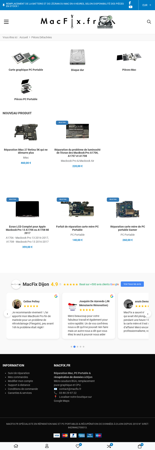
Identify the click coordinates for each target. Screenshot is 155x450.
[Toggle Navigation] (6, 22)
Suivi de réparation (19, 373)
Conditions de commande (23, 388)
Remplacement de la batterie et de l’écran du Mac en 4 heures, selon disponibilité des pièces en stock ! (65, 5)
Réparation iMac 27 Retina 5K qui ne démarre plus (26, 151)
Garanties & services (20, 392)
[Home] (15, 446)
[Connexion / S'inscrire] (47, 446)
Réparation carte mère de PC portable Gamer (127, 228)
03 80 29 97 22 (68, 392)
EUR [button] (145, 5)
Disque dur (77, 69)
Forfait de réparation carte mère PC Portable (77, 228)
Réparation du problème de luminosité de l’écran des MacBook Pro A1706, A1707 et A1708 (77, 153)
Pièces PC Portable (25, 99)
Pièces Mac (129, 69)
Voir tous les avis (132, 284)
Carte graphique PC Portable (26, 69)
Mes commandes (18, 377)
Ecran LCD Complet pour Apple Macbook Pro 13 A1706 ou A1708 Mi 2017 (27, 230)
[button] (149, 22)
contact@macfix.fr (70, 388)
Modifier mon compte (20, 381)
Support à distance (19, 384)
